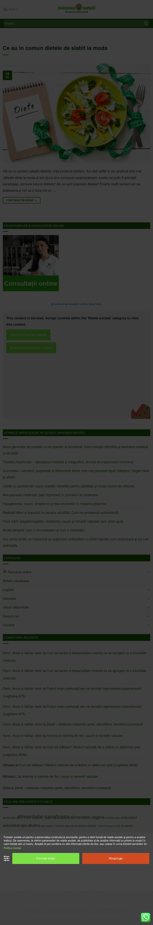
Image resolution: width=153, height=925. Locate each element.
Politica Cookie (12, 848)
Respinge (116, 858)
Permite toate (45, 858)
